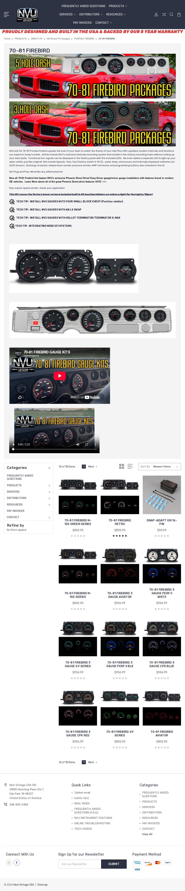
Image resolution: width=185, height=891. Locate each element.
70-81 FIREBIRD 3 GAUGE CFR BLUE (161, 664)
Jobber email (82, 792)
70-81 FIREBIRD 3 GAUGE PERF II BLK (119, 664)
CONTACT (102, 22)
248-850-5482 (18, 804)
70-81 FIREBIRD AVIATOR (161, 733)
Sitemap (42, 884)
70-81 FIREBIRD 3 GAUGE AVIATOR (119, 595)
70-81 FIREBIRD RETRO (120, 522)
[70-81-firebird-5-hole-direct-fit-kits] (92, 76)
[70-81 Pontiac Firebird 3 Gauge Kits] (92, 123)
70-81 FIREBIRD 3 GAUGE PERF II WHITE (161, 593)
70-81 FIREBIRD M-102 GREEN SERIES (77, 522)
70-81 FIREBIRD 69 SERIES (120, 733)
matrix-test (81, 798)
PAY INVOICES (82, 22)
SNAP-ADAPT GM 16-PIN (162, 522)
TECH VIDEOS (83, 828)
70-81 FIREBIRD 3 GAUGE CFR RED (78, 733)
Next (91, 466)
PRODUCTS (116, 6)
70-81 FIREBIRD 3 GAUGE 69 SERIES (78, 664)
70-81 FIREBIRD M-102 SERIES (77, 595)
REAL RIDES (82, 803)
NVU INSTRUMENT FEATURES (93, 818)
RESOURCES (114, 14)
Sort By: (145, 466)
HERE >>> (101, 181)
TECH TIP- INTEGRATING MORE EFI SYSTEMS (43, 225)
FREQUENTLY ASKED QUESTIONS (83, 6)
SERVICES (66, 14)
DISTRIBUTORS (89, 14)
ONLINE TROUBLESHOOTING (92, 823)
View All (147, 834)
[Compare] (164, 16)
